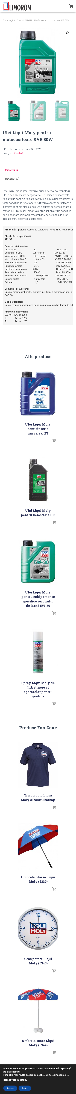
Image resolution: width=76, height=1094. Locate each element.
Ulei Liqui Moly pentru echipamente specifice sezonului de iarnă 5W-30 (38, 599)
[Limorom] (18, 6)
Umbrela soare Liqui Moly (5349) (38, 1043)
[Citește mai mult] (54, 441)
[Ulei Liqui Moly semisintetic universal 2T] (38, 394)
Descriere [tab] (11, 169)
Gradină (20, 20)
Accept (10, 1088)
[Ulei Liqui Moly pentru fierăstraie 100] (38, 480)
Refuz (25, 1088)
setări (23, 1080)
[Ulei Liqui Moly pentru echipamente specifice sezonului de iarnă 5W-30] (38, 562)
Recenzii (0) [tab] (12, 178)
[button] (68, 33)
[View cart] (71, 6)
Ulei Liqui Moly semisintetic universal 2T (38, 428)
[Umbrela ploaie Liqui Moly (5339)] (38, 846)
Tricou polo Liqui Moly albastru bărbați (38, 797)
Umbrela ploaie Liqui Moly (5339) (38, 879)
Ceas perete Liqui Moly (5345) (38, 961)
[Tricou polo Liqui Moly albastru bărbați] (38, 765)
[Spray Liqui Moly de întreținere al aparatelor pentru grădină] (38, 652)
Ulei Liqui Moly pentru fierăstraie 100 (38, 512)
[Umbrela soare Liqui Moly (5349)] (38, 1010)
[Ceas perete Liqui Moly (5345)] (38, 928)
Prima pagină (9, 20)
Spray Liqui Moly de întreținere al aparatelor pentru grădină (38, 689)
